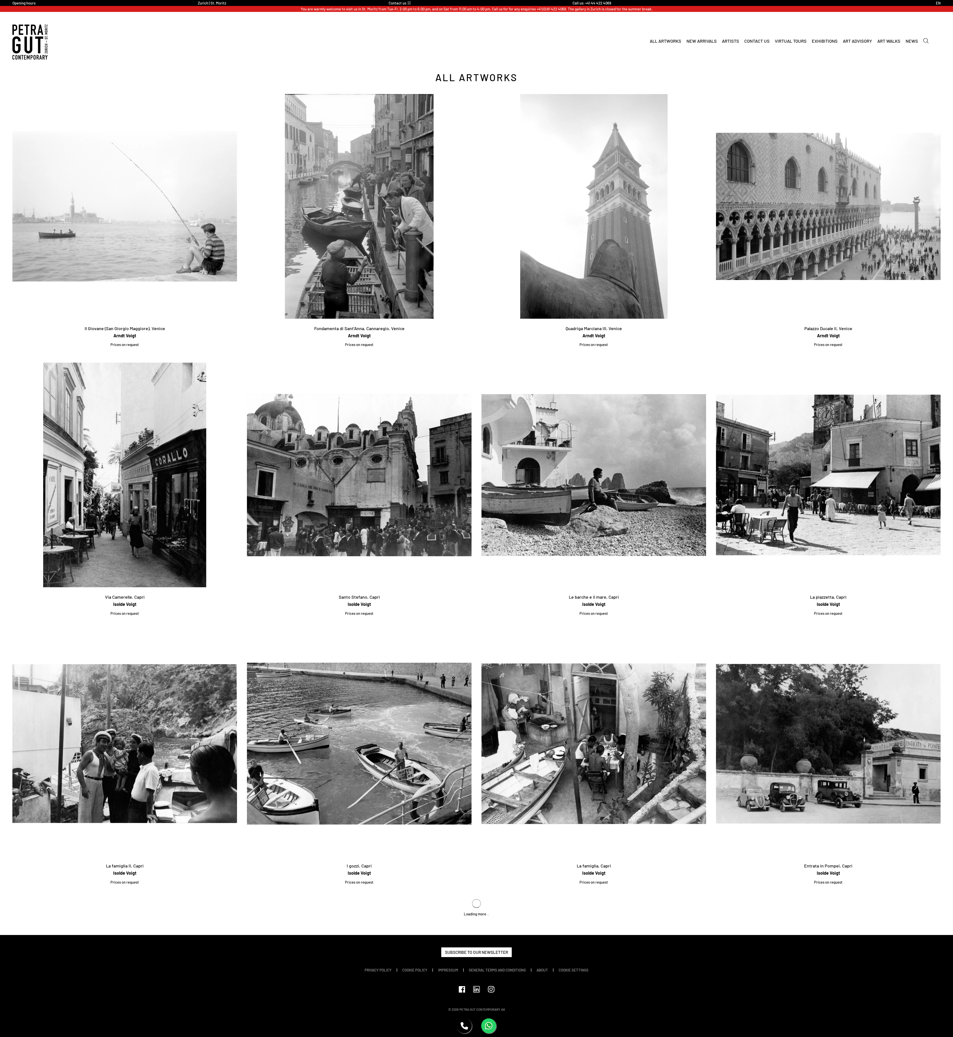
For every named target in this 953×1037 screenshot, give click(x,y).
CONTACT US (757, 41)
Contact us (397, 3)
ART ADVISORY (857, 41)
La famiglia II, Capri (125, 865)
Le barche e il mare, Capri (594, 597)
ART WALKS (888, 41)
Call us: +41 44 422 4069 (592, 3)
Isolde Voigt (124, 604)
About (542, 970)
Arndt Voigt (124, 335)
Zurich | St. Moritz (212, 3)
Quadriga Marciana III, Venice (594, 328)
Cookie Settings (573, 970)
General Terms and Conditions (497, 970)
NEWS (912, 41)
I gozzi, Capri (359, 865)
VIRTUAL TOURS (791, 41)
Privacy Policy (378, 970)
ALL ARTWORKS (665, 41)
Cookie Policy (414, 970)
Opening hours (23, 3)
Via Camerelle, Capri (125, 597)
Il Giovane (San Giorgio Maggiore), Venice (125, 328)
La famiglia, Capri (594, 865)
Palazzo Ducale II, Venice (828, 328)
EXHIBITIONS (825, 41)
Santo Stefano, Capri (359, 597)
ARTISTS (730, 41)
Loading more (476, 914)
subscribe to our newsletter (476, 952)
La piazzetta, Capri (828, 597)
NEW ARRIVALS (701, 41)
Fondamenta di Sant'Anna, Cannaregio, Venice (359, 328)
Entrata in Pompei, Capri (828, 865)
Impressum (448, 970)
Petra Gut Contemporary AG (482, 1009)
